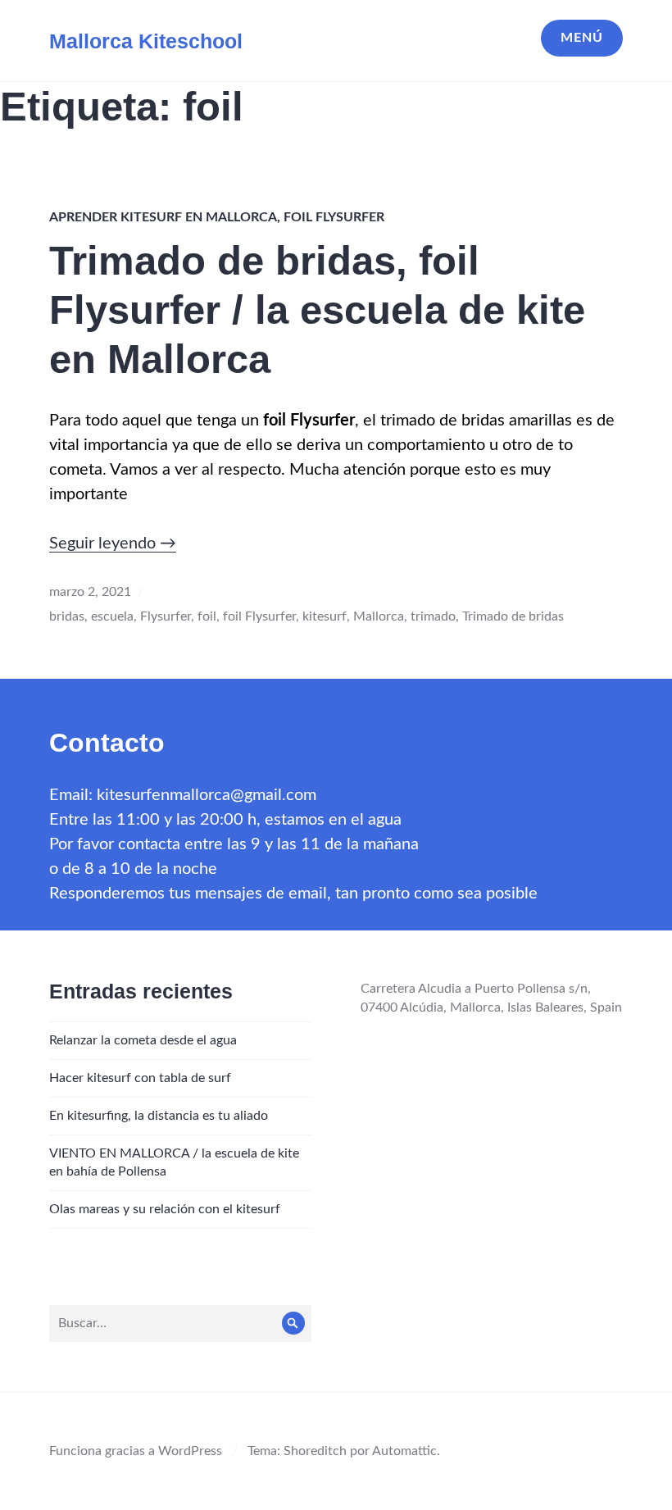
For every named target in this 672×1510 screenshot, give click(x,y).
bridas (66, 616)
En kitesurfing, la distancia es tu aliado (158, 1115)
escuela (112, 616)
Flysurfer (165, 616)
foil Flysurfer (334, 217)
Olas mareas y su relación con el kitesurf (164, 1209)
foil (207, 616)
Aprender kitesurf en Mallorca (163, 217)
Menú (582, 37)
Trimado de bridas (513, 616)
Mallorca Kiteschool (146, 41)
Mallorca (378, 616)
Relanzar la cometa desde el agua (143, 1040)
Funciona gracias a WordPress (135, 1451)
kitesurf (324, 616)
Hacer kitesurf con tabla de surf (140, 1078)
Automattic (404, 1451)
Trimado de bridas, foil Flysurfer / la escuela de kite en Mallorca (317, 310)
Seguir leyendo (112, 543)
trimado (433, 616)
